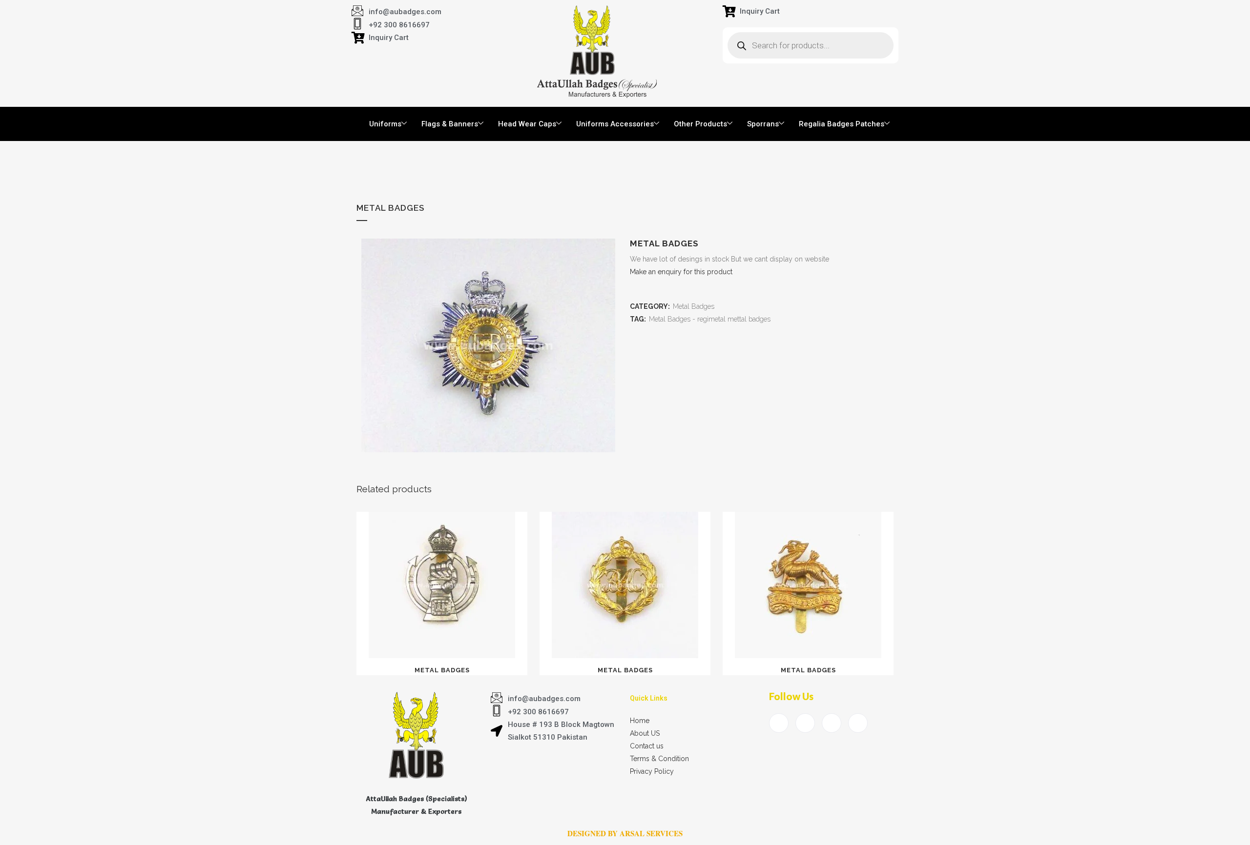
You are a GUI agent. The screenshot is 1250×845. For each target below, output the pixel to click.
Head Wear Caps (527, 124)
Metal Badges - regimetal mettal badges (710, 319)
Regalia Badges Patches (841, 124)
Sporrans (763, 124)
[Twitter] (805, 723)
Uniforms (385, 124)
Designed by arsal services (625, 833)
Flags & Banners (449, 124)
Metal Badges (693, 306)
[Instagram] (858, 723)
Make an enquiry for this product (681, 272)
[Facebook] (779, 723)
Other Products (700, 124)
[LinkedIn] (831, 723)
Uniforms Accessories (615, 124)
